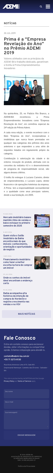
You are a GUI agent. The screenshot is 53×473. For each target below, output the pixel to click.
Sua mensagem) (11, 413)
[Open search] (41, 6)
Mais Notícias (26, 314)
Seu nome (9, 392)
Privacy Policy (9, 381)
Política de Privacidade (26, 466)
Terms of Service (24, 381)
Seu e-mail (9, 402)
